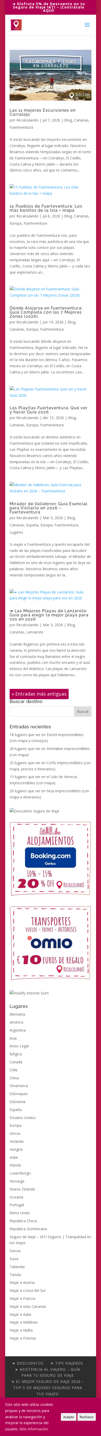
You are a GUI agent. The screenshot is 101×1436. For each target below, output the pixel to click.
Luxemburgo (20, 1173)
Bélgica (16, 1053)
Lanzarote (34, 632)
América (16, 1022)
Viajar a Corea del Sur (28, 1290)
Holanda (17, 1141)
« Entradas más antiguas (39, 694)
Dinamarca (19, 1085)
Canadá (16, 1061)
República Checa (23, 1220)
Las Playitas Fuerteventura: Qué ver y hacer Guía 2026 (49, 409)
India (14, 1157)
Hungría (16, 1149)
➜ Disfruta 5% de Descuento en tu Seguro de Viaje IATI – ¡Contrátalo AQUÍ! (48, 7)
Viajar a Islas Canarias (28, 1306)
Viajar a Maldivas (24, 1322)
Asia (13, 1038)
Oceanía (16, 1197)
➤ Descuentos (28, 1363)
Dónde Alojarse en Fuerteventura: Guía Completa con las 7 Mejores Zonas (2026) (46, 312)
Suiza (14, 1258)
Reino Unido (20, 1212)
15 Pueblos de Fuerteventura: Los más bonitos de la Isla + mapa (46, 208)
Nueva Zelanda (22, 1189)
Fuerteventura (21, 127)
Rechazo (86, 1417)
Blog (68, 120)
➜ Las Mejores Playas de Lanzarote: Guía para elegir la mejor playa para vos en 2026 (49, 615)
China (14, 1077)
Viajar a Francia (22, 1298)
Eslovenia (17, 1101)
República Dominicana (28, 1228)
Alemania (17, 1014)
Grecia (15, 1133)
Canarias (81, 120)
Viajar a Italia (20, 1314)
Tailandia (17, 1266)
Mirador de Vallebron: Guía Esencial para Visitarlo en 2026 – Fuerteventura (49, 508)
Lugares (16, 532)
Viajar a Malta (21, 1330)
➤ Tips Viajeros (67, 1363)
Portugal (17, 1204)
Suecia (15, 1250)
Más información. (34, 1428)
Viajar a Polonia (23, 1338)
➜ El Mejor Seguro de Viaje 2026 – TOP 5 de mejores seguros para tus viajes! (47, 1387)
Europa (15, 223)
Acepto (68, 1417)
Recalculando (27, 120)
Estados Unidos (23, 1117)
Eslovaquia (18, 1093)
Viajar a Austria (22, 1282)
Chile (14, 1069)
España (32, 525)
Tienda (15, 1274)
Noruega (17, 1181)
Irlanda (15, 1165)
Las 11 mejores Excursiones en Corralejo (43, 112)
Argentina (18, 1030)
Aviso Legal (19, 1045)
